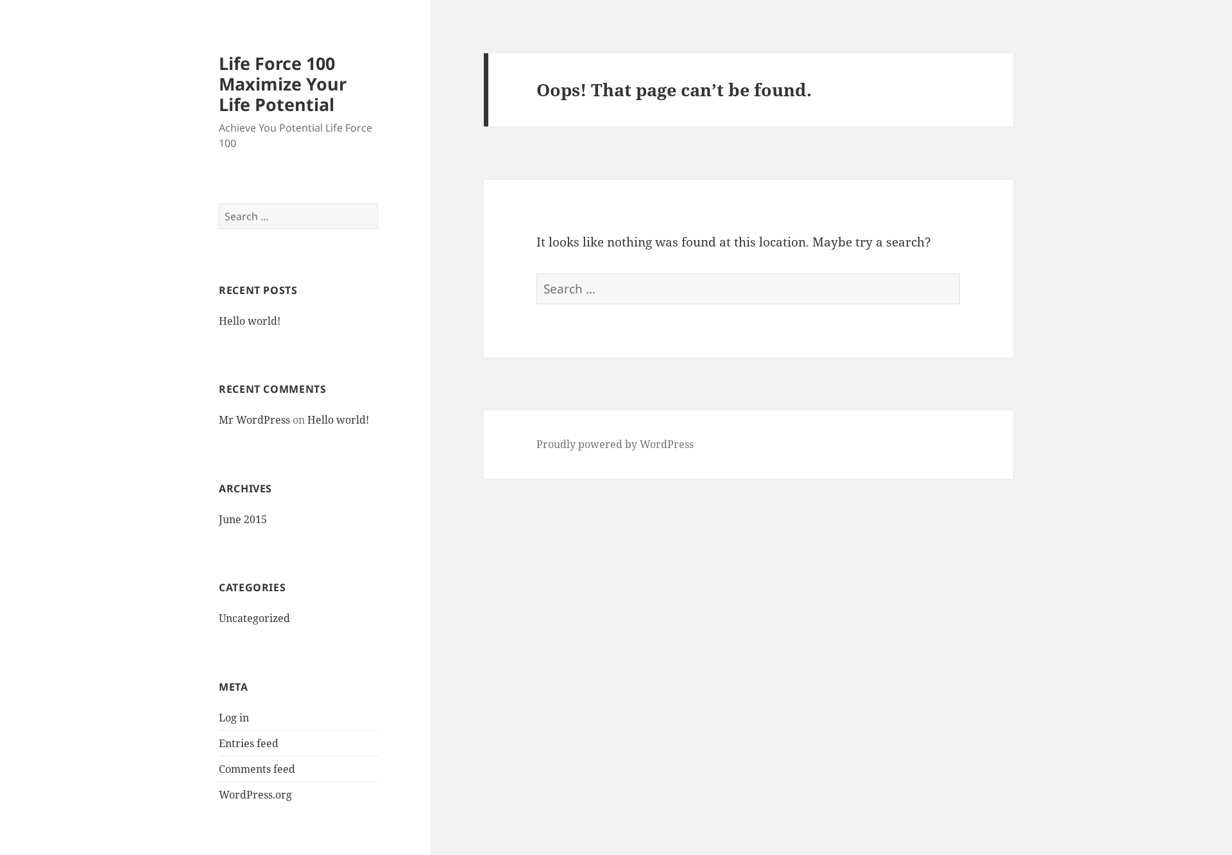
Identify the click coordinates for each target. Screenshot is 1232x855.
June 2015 (243, 519)
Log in (234, 718)
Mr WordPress (254, 420)
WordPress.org (255, 795)
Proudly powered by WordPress (615, 444)
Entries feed (248, 743)
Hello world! (249, 321)
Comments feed (257, 769)
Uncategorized (254, 618)
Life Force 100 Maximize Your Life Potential (282, 83)
